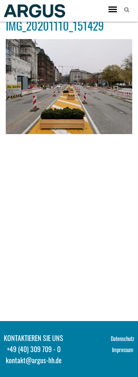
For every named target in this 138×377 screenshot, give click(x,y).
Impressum (122, 350)
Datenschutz (122, 338)
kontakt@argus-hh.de (34, 360)
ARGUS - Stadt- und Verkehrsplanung (34, 11)
